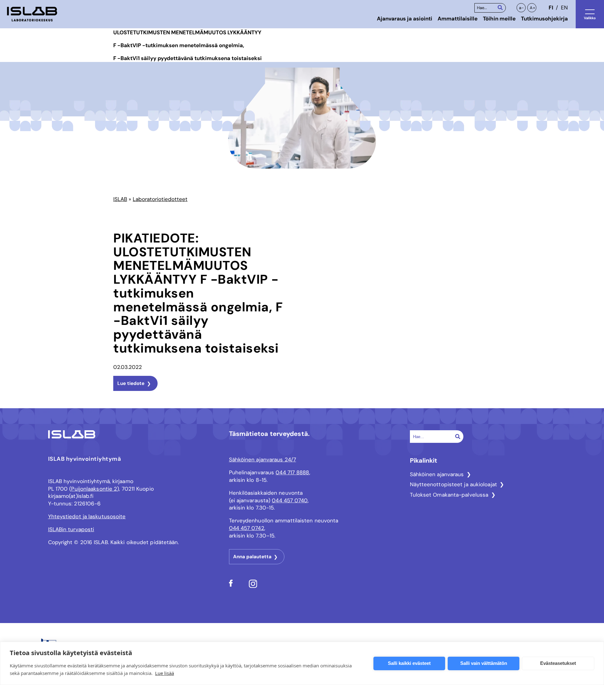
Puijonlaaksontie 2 (94, 488)
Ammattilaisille (458, 18)
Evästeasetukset (558, 663)
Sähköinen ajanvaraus (437, 474)
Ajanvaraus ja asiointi (404, 18)
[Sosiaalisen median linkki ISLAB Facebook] (231, 585)
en (564, 7)
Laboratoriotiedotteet (160, 199)
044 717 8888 (292, 472)
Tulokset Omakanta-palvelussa (449, 494)
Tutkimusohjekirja (544, 18)
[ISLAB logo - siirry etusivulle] (32, 14)
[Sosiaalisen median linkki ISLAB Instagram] (253, 586)
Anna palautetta (252, 557)
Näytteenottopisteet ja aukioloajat (453, 484)
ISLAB (120, 199)
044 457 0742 (246, 528)
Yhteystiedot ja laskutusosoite (87, 516)
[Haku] (500, 7)
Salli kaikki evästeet (409, 663)
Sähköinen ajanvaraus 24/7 (262, 459)
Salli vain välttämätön (483, 663)
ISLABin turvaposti (71, 529)
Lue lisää (164, 673)
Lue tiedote (130, 383)
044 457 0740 (289, 500)
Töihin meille (499, 18)
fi (551, 7)
